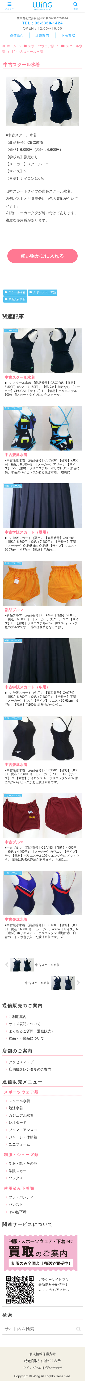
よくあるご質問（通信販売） (32, 1031)
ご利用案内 (17, 1017)
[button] (78, 1329)
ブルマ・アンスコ (23, 1130)
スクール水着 (17, 292)
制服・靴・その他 (23, 1163)
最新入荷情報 (17, 299)
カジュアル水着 (21, 1115)
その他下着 (17, 1212)
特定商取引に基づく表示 (42, 1361)
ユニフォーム (19, 1144)
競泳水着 (16, 1108)
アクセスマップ (21, 1062)
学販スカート (19, 1171)
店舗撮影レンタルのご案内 (30, 1069)
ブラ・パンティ (21, 1197)
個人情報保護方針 (42, 1354)
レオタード (17, 1122)
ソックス (16, 1178)
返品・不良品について (26, 1038)
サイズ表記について (25, 1024)
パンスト (16, 1204)
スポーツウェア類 (44, 292)
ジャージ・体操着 (23, 1137)
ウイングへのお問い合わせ (42, 1368)
